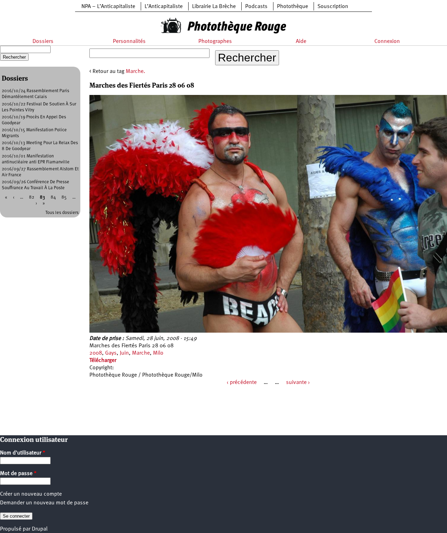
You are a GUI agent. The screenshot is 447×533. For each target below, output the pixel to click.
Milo (158, 353)
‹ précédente (242, 382)
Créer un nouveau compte (31, 494)
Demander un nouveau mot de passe (44, 503)
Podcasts (256, 6)
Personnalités (129, 41)
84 (53, 197)
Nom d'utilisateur (22, 453)
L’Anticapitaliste (164, 6)
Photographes (215, 41)
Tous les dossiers (62, 212)
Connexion (387, 41)
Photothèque (292, 6)
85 (64, 197)
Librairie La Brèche (214, 6)
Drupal (39, 529)
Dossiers (42, 41)
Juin (124, 353)
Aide (301, 41)
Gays (111, 353)
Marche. (135, 71)
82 (31, 197)
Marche (141, 353)
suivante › (298, 382)
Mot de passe (18, 473)
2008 (95, 353)
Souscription (332, 6)
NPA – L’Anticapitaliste (108, 6)
